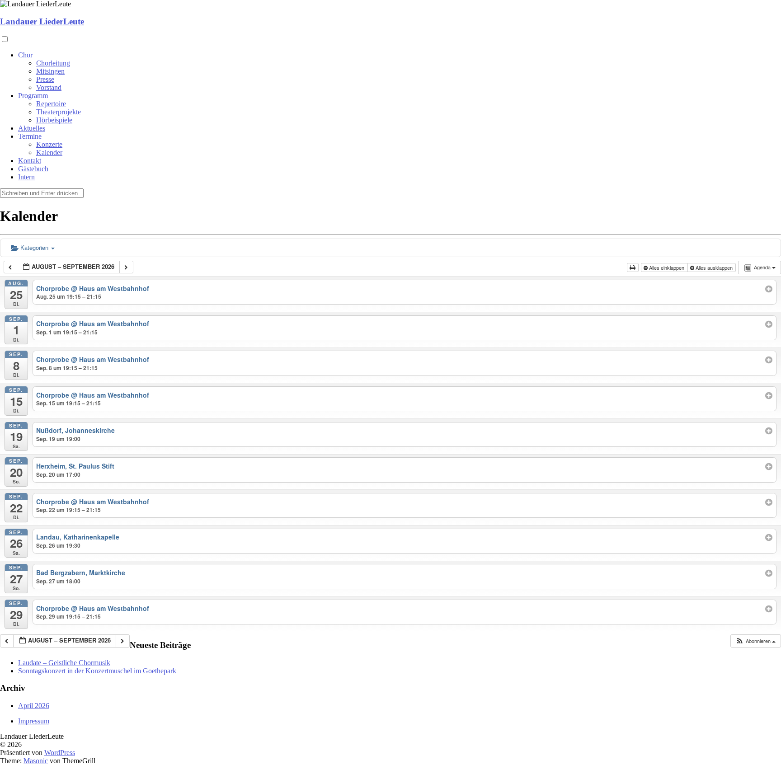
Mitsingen (50, 71)
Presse (45, 79)
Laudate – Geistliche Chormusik (64, 662)
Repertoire (51, 104)
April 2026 (33, 705)
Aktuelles (31, 128)
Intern (26, 177)
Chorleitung (53, 63)
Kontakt (29, 160)
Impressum (33, 721)
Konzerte (49, 144)
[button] (755, 641)
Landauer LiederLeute (42, 21)
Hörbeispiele (54, 120)
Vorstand (48, 87)
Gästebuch (33, 169)
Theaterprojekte (58, 112)
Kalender (49, 152)
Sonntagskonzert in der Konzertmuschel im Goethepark (97, 671)
